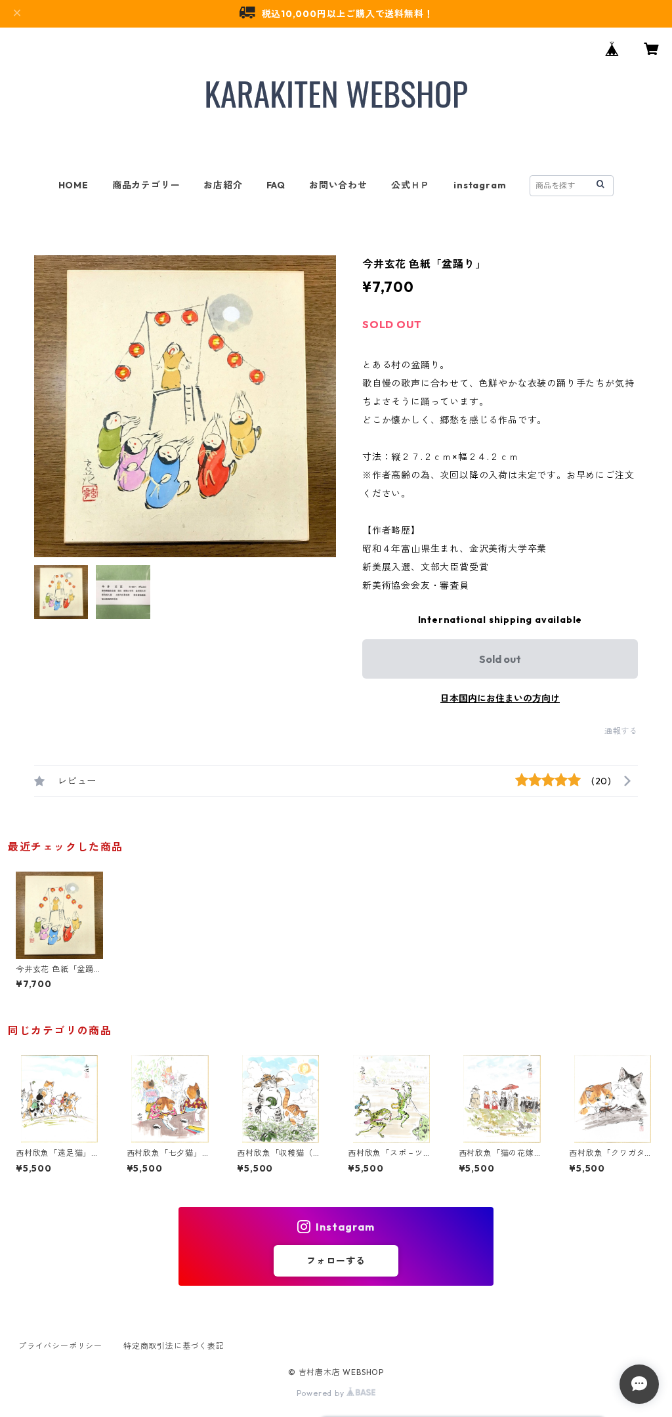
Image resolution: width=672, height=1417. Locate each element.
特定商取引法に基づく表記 (173, 1346)
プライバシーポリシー (60, 1346)
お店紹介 (222, 185)
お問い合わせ (338, 185)
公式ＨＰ (410, 185)
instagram (479, 185)
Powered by (322, 1393)
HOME (73, 185)
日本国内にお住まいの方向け (500, 698)
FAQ (275, 185)
